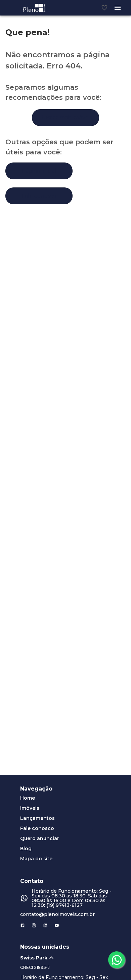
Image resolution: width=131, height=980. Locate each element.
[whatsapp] (116, 959)
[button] (69, 957)
